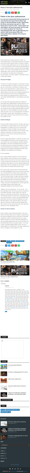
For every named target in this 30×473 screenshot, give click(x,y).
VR (1, 409)
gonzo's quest (4, 412)
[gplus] (15, 469)
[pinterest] (18, 469)
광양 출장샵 (12, 308)
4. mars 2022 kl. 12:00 (9, 287)
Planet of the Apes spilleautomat (9, 276)
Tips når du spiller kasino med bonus (17, 386)
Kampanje (3, 453)
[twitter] (12, 469)
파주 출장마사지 (8, 300)
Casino (2, 450)
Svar (6, 311)
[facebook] (10, 469)
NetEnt (8, 241)
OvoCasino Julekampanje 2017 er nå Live (18, 372)
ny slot (13, 241)
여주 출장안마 (23, 301)
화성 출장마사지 (24, 306)
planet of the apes (20, 241)
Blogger (17, 464)
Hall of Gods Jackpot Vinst (14, 379)
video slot (9, 242)
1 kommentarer (15, 9)
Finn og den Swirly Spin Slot (8, 262)
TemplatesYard (13, 471)
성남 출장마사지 (11, 297)
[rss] (20, 469)
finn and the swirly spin (11, 409)
